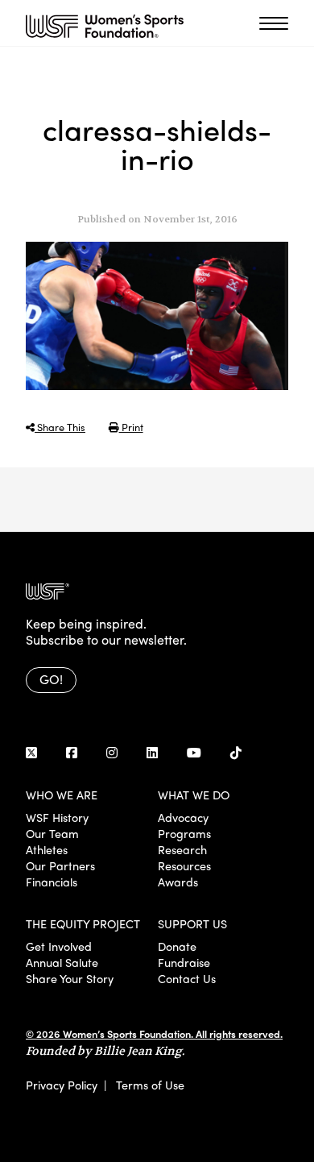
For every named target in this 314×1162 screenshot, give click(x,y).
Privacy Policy (61, 1085)
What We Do (193, 794)
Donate (177, 946)
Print (131, 426)
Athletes (47, 849)
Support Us (192, 923)
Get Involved (59, 946)
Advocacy (183, 817)
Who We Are (61, 794)
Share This (60, 426)
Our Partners (60, 865)
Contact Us (187, 978)
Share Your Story (70, 978)
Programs (184, 833)
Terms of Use (150, 1085)
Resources (184, 865)
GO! (51, 679)
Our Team (52, 833)
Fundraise (184, 962)
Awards (178, 882)
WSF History (57, 817)
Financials (51, 882)
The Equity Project (83, 923)
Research (182, 849)
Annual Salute (62, 962)
